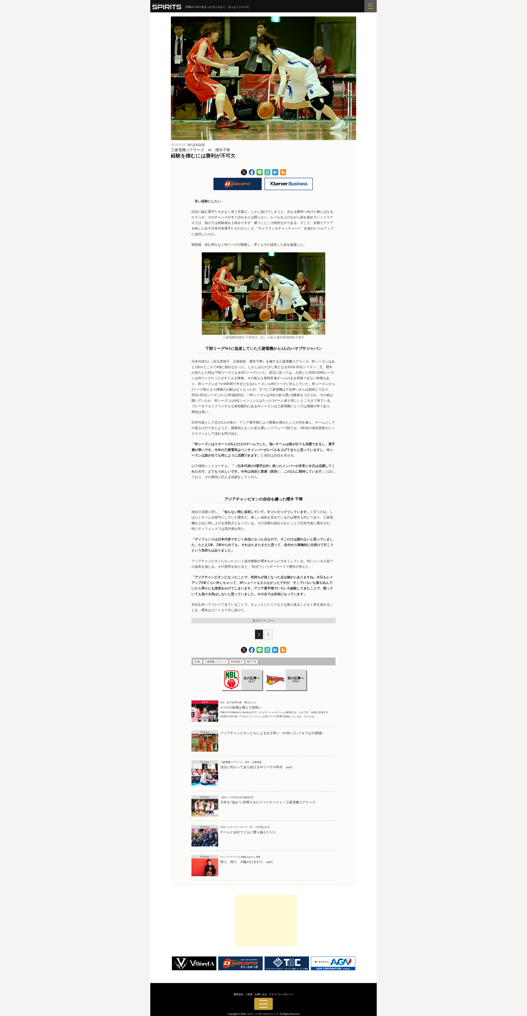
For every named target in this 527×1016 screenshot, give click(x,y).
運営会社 (238, 994)
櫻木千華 (252, 661)
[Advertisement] (266, 920)
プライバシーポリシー (281, 994)
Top (517, 1006)
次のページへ (263, 620)
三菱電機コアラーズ (216, 661)
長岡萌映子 (237, 661)
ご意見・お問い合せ (256, 994)
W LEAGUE (196, 145)
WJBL (197, 661)
